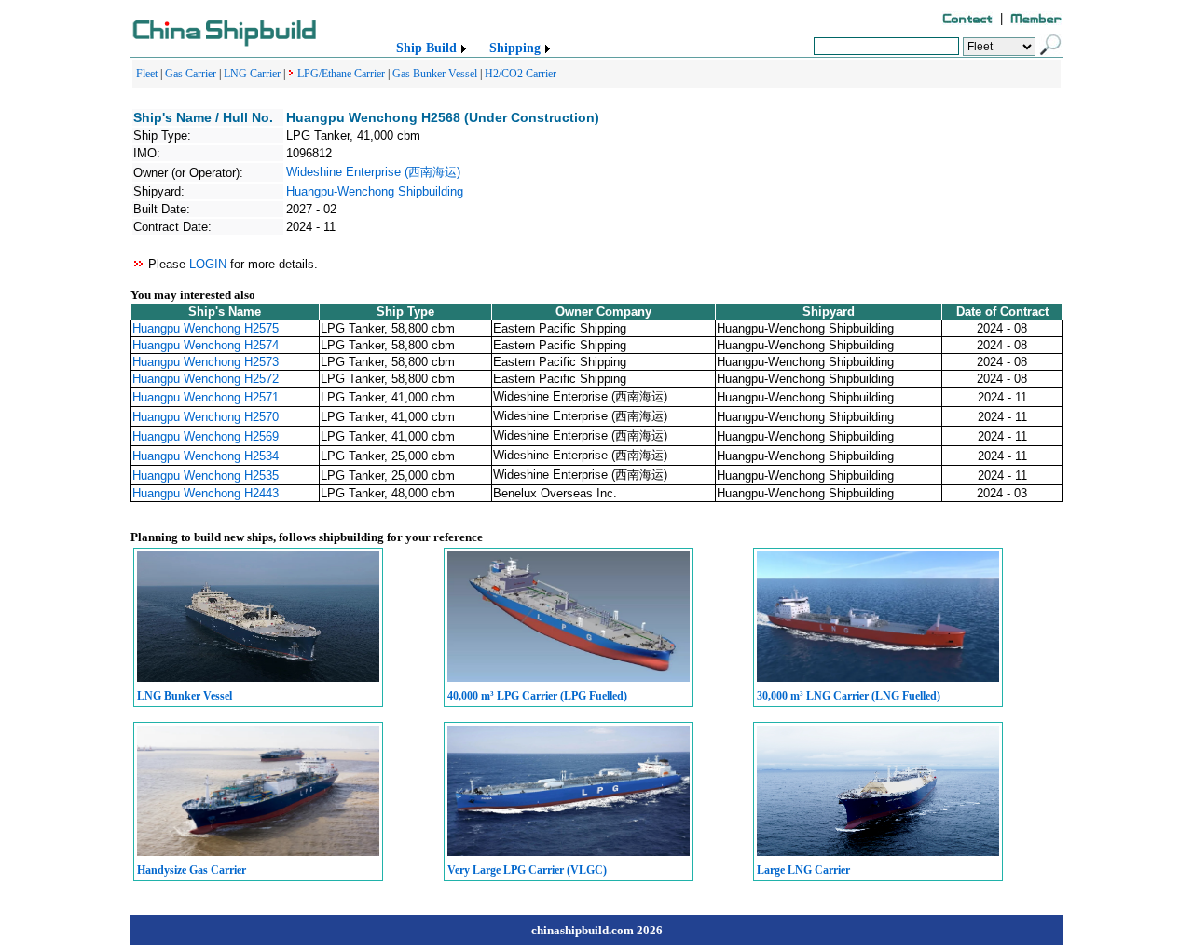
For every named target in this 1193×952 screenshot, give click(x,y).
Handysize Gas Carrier (191, 870)
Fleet (147, 73)
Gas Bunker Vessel (434, 73)
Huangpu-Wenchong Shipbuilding (374, 191)
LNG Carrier (252, 73)
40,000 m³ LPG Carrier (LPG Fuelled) (537, 695)
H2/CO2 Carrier (520, 73)
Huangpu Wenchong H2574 (205, 345)
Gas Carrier (190, 73)
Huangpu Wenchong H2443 (205, 493)
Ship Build (426, 48)
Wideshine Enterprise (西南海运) (373, 172)
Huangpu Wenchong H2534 (205, 456)
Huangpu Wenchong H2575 (205, 328)
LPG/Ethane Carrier (341, 73)
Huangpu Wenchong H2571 (205, 397)
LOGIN (207, 264)
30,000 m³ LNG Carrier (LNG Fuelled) (848, 695)
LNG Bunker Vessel (184, 695)
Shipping (515, 48)
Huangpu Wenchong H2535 (205, 476)
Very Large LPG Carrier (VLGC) (527, 870)
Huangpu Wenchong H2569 (205, 436)
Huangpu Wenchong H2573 (205, 362)
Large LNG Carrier (803, 870)
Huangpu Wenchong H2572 (205, 379)
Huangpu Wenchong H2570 (205, 417)
